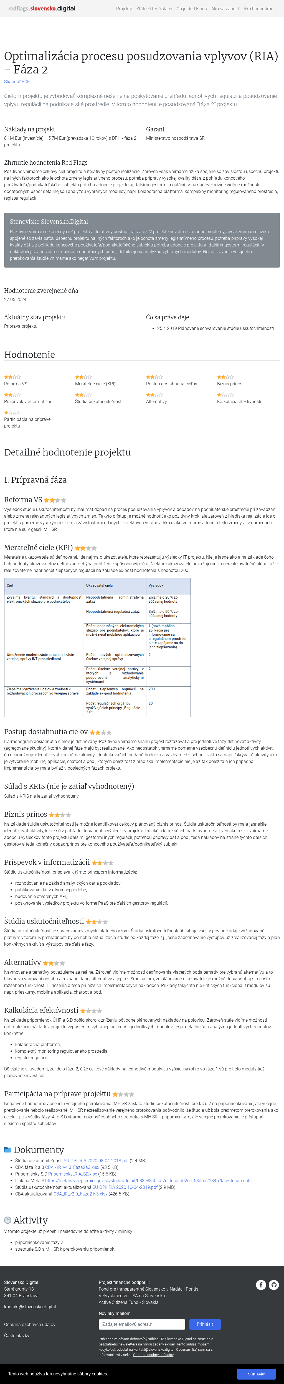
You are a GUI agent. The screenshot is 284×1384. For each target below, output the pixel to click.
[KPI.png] (97, 647)
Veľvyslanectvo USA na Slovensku (132, 1295)
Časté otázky (16, 1335)
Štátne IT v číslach (154, 8)
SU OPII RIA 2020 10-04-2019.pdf (125, 1187)
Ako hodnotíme (258, 8)
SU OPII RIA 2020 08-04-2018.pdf (96, 1160)
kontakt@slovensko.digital (30, 1306)
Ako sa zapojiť (225, 8)
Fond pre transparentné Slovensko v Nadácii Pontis (148, 1289)
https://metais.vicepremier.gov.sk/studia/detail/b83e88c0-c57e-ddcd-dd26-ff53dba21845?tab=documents (148, 1180)
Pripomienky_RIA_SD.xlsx (72, 1174)
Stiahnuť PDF (17, 81)
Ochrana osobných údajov (29, 1324)
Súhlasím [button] (256, 1374)
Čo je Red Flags (192, 8)
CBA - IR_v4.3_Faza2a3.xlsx (72, 1167)
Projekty (124, 8)
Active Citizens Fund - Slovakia (129, 1302)
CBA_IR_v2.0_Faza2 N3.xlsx (81, 1194)
